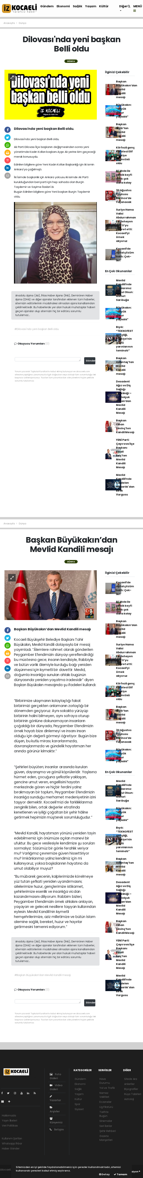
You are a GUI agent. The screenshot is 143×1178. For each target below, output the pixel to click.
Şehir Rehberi (107, 1131)
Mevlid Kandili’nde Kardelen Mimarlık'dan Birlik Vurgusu (125, 484)
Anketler (129, 1084)
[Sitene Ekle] (10, 1101)
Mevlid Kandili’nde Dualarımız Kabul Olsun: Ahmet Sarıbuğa (124, 290)
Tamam (121, 1174)
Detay (105, 1174)
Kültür (104, 6)
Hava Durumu (104, 1081)
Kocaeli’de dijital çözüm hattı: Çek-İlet (125, 254)
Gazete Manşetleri (105, 1138)
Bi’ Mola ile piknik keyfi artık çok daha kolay (124, 176)
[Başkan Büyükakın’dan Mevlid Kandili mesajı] (50, 595)
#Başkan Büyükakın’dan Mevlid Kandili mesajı (42, 975)
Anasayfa (9, 23)
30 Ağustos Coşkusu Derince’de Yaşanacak (123, 196)
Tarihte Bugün (104, 1114)
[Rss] (36, 1093)
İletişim (59, 1129)
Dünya (22, 23)
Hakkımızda (9, 1115)
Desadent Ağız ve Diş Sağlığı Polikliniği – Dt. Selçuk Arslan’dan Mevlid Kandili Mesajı (123, 397)
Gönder (90, 360)
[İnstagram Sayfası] (16, 1093)
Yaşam (90, 6)
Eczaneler (105, 1102)
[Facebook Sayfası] (3, 1093)
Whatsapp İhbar (12, 1143)
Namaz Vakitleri (104, 1095)
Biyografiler (131, 1089)
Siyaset (79, 1109)
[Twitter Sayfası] (9, 1093)
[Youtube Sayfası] (23, 1093)
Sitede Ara (130, 1079)
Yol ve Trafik (107, 1088)
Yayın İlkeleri (9, 1120)
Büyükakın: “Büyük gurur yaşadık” (124, 110)
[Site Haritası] (4, 1101)
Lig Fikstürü (106, 1107)
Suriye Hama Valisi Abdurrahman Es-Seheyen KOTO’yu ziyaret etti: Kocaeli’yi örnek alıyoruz (126, 225)
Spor (77, 1104)
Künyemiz (56, 1122)
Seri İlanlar (105, 1126)
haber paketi (8, 1173)
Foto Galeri (55, 1076)
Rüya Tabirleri (132, 1094)
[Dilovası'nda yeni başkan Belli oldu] (50, 94)
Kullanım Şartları (12, 1138)
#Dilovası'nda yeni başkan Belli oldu (36, 329)
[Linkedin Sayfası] (29, 1093)
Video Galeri (56, 1087)
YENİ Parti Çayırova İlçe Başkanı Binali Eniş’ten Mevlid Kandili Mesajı (125, 453)
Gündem (47, 6)
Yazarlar (55, 1100)
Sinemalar (105, 1121)
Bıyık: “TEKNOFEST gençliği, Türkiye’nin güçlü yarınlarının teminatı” (124, 338)
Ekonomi (63, 6)
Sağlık (77, 6)
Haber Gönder (11, 1148)
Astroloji (129, 1099)
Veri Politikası (10, 1125)
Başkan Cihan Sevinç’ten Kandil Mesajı (125, 426)
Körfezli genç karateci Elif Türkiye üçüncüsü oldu (125, 155)
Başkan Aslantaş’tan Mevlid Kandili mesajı (125, 366)
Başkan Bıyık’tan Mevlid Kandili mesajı (122, 132)
